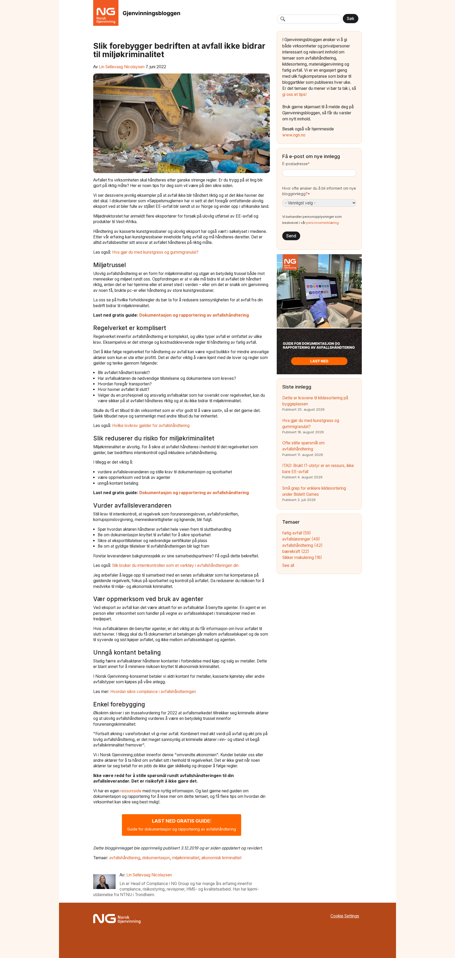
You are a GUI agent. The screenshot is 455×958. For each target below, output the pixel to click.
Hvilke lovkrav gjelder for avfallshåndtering (151, 425)
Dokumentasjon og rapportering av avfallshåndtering (194, 315)
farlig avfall (296, 533)
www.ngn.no (293, 134)
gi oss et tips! (294, 94)
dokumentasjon (156, 857)
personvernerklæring (322, 223)
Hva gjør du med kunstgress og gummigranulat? (155, 252)
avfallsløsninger (301, 539)
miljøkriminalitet (185, 857)
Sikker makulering (302, 557)
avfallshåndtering (124, 857)
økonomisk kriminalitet (221, 857)
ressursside (131, 790)
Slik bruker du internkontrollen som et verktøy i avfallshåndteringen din (175, 565)
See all (288, 565)
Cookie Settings (344, 915)
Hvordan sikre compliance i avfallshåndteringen (153, 691)
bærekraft (295, 551)
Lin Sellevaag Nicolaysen (122, 66)
